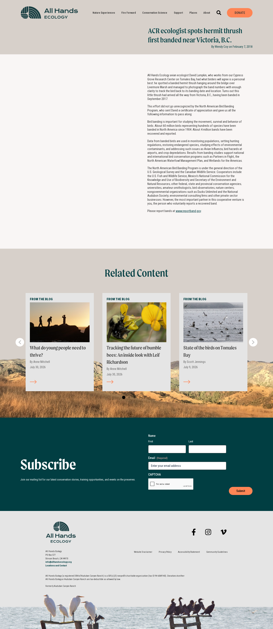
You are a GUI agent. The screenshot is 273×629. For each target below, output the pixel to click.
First (150, 441)
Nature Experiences (104, 12)
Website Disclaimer (143, 552)
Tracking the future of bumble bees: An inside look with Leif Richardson (134, 355)
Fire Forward (128, 12)
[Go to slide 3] (133, 397)
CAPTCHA (154, 474)
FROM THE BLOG (41, 299)
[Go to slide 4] (138, 397)
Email (158, 458)
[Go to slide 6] (149, 397)
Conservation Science (154, 12)
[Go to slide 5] (144, 397)
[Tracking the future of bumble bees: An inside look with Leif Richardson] (136, 322)
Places (193, 12)
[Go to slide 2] (128, 397)
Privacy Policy (165, 552)
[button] (218, 12)
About (206, 12)
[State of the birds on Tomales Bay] (213, 322)
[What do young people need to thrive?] (60, 322)
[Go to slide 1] (123, 397)
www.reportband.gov (188, 211)
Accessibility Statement (189, 552)
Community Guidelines (217, 552)
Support (178, 12)
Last (191, 441)
